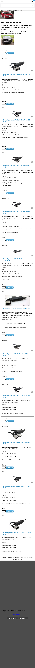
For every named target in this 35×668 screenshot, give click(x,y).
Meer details (16, 614)
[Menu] (2, 2)
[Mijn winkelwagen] (32, 2)
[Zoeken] (32, 6)
